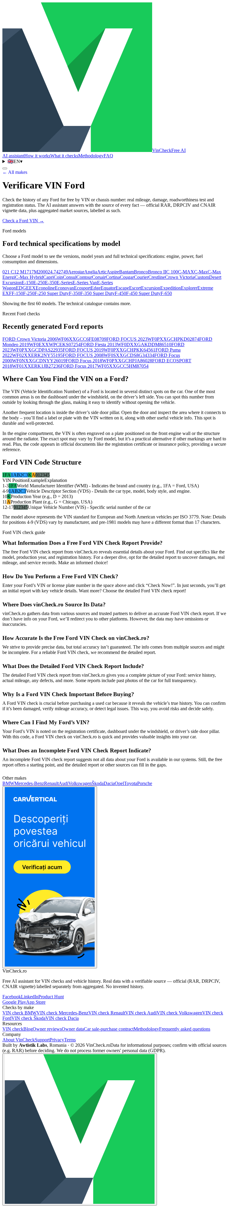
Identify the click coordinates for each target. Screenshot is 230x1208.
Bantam (126, 271)
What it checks (64, 155)
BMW (8, 783)
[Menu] (4, 168)
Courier (141, 277)
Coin (58, 277)
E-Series (64, 282)
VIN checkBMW (19, 1012)
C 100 (172, 271)
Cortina (113, 277)
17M (33, 271)
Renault (51, 783)
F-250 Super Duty (51, 293)
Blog (28, 1028)
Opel (119, 783)
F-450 (120, 293)
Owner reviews (47, 1028)
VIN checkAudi (141, 1012)
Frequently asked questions (184, 1028)
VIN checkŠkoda (28, 1018)
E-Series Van (84, 282)
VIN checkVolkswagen (179, 1012)
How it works (37, 155)
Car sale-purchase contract (109, 1028)
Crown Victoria (179, 277)
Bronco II (157, 271)
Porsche (144, 783)
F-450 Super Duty (143, 293)
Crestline (156, 277)
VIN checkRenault (106, 1012)
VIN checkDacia (62, 1018)
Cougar (127, 277)
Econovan (64, 287)
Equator (108, 287)
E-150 (27, 282)
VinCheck (169, 150)
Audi (63, 783)
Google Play (14, 1002)
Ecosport (82, 287)
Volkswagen (80, 783)
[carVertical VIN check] (49, 877)
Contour (84, 277)
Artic (102, 271)
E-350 (51, 282)
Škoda (98, 783)
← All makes (14, 172)
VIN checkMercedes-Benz (62, 1012)
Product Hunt (51, 996)
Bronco (141, 271)
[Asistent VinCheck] (79, 1129)
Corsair (99, 277)
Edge (96, 287)
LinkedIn (29, 996)
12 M (19, 271)
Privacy (57, 1039)
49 (65, 271)
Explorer (189, 287)
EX (32, 287)
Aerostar (76, 271)
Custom (201, 277)
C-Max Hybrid (29, 277)
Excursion (150, 287)
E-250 (39, 282)
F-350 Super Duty (97, 293)
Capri (48, 277)
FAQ (108, 155)
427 (59, 271)
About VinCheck (18, 1039)
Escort (135, 287)
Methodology (91, 155)
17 (26, 271)
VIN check (12, 1028)
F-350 (74, 293)
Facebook (11, 996)
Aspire (113, 271)
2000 (43, 271)
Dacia (109, 783)
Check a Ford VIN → (23, 220)
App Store (36, 1002)
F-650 (166, 293)
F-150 (17, 293)
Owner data (73, 1028)
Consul (69, 277)
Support (42, 1039)
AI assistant (13, 155)
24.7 (52, 271)
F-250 (28, 293)
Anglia (90, 271)
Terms (70, 1039)
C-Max (201, 271)
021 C (8, 271)
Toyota (130, 783)
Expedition (170, 287)
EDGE (22, 287)
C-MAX (186, 271)
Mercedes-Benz (29, 783)
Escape (122, 287)
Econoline (45, 287)
